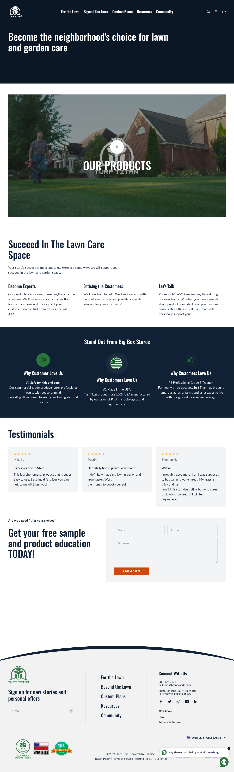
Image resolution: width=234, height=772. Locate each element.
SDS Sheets (166, 711)
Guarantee (161, 758)
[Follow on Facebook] (161, 701)
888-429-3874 (167, 681)
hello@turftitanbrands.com (175, 684)
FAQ (161, 716)
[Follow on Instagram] (178, 701)
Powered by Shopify (142, 753)
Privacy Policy (102, 758)
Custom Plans (122, 11)
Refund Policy (143, 758)
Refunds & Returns (170, 722)
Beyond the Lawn (96, 11)
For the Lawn (70, 11)
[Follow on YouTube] (187, 701)
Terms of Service (123, 758)
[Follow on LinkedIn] (196, 701)
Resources (144, 11)
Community (164, 11)
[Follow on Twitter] (169, 701)
